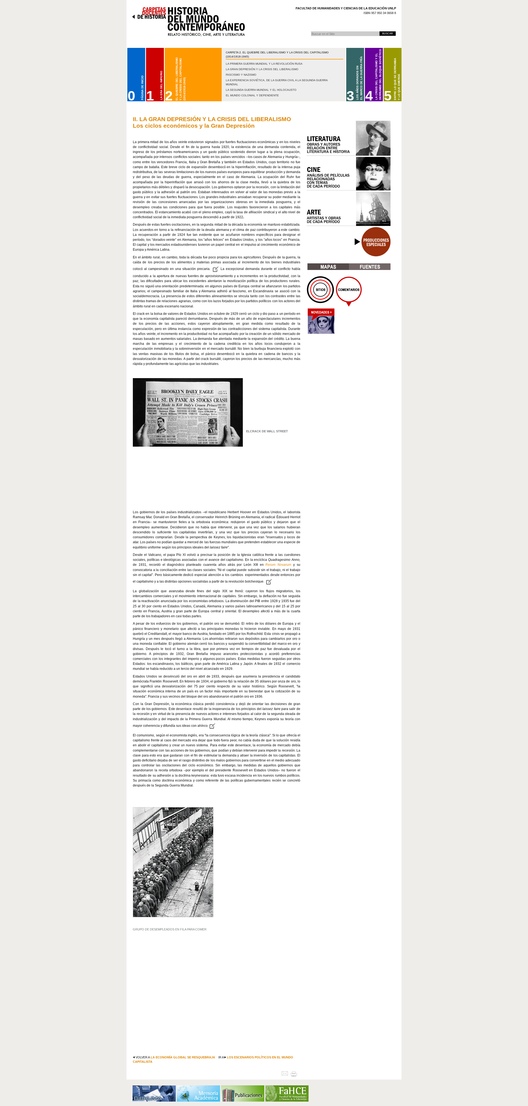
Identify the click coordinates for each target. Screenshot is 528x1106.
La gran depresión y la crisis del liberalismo (262, 69)
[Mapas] (328, 266)
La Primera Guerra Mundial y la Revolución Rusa (264, 63)
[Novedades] (321, 322)
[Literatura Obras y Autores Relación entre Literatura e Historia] (349, 138)
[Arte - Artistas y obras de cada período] (349, 209)
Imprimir (296, 1073)
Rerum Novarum (279, 565)
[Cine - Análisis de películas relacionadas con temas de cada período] (349, 173)
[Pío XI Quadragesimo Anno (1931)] (269, 581)
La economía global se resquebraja (183, 1057)
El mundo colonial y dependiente (252, 95)
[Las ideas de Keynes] (212, 726)
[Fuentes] (370, 266)
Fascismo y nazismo (241, 74)
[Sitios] (321, 291)
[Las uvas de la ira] (215, 269)
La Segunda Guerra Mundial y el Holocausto (261, 89)
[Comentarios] (349, 291)
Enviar (286, 1073)
